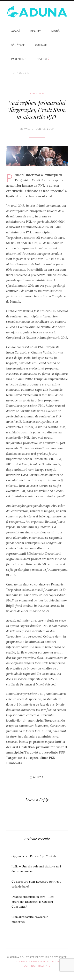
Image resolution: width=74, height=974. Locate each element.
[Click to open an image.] (37, 156)
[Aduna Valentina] (37, 11)
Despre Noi (37, 961)
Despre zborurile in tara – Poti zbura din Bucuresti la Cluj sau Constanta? (33, 901)
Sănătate (18, 45)
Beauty (35, 31)
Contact (21, 961)
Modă (55, 31)
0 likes (38, 777)
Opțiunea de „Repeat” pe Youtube (34, 856)
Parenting (19, 58)
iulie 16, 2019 (44, 128)
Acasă (15, 31)
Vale (25, 128)
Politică (37, 93)
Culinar (41, 45)
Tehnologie (20, 72)
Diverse (42, 58)
